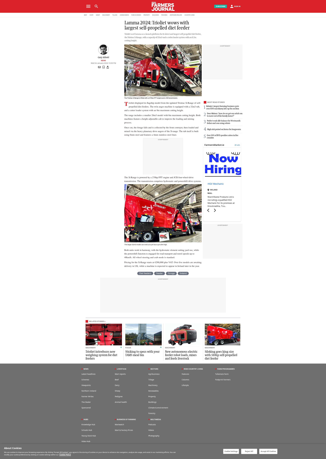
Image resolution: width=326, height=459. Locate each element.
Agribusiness (154, 374)
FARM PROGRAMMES (226, 369)
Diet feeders (145, 273)
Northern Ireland (89, 391)
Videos (151, 430)
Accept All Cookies (268, 451)
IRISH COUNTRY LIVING (193, 369)
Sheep (117, 391)
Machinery (152, 385)
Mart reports (120, 374)
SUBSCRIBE (220, 6)
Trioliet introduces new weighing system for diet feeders (101, 355)
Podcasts (152, 424)
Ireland (183, 273)
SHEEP (98, 15)
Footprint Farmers (222, 379)
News (103, 61)
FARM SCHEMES (136, 15)
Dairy (117, 385)
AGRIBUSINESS (124, 15)
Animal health (121, 402)
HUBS (86, 419)
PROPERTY (147, 15)
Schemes (85, 379)
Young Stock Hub (89, 436)
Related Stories (96, 321)
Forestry (151, 413)
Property (152, 396)
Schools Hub (87, 430)
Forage (171, 273)
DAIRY (91, 15)
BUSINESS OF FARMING (126, 419)
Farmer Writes (88, 396)
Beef (117, 379)
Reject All (249, 451)
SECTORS (154, 369)
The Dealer (86, 402)
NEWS (86, 369)
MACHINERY (106, 15)
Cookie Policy (65, 455)
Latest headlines (89, 374)
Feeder (159, 273)
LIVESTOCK (121, 369)
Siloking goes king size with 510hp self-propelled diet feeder (221, 355)
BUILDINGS (155, 15)
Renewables (153, 391)
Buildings (152, 402)
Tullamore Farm (222, 374)
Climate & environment (158, 407)
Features (185, 374)
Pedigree (119, 396)
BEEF (85, 15)
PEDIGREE (164, 15)
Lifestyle (185, 385)
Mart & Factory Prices (124, 430)
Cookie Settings (231, 451)
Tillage (151, 379)
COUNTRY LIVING (190, 15)
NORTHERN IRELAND (176, 15)
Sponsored (86, 407)
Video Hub (86, 441)
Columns (185, 379)
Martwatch (119, 424)
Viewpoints (86, 385)
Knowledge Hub (88, 424)
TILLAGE (114, 15)
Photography (153, 436)
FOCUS (128, 348)
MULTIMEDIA (155, 419)
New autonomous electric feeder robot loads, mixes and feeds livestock (181, 355)
